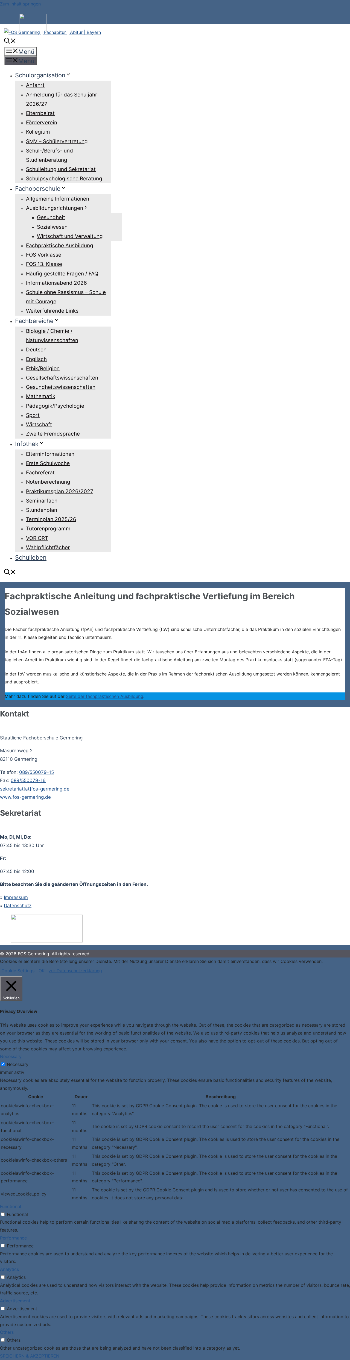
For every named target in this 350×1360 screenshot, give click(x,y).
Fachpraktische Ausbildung (59, 245)
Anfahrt (35, 85)
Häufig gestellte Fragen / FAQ (62, 274)
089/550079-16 (28, 780)
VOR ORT (37, 538)
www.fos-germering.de (25, 797)
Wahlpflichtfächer (48, 547)
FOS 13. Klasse (44, 264)
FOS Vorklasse (43, 255)
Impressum (16, 897)
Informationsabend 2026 (56, 283)
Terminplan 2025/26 (51, 519)
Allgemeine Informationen (57, 199)
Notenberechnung (48, 482)
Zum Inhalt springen (20, 4)
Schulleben (30, 557)
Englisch (36, 359)
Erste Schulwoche (48, 463)
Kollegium (38, 132)
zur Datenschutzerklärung (75, 970)
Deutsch (36, 349)
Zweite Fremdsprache (53, 434)
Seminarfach (41, 501)
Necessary (17, 1064)
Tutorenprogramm (48, 528)
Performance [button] (13, 1238)
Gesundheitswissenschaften (60, 387)
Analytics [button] (9, 1269)
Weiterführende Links (52, 311)
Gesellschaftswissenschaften (62, 378)
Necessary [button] (11, 1056)
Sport (33, 415)
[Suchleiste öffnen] (10, 41)
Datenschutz (17, 905)
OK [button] (42, 970)
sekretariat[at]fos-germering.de (34, 789)
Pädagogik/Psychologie (55, 406)
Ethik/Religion (43, 368)
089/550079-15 (36, 772)
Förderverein (41, 122)
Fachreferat (40, 472)
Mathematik (40, 396)
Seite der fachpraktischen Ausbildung (104, 696)
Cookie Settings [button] (17, 970)
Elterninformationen (50, 454)
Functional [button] (10, 1206)
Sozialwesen (52, 227)
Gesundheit (51, 217)
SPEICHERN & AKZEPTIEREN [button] (29, 1356)
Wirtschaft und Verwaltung (70, 236)
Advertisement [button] (15, 1300)
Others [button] (7, 1332)
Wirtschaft (39, 424)
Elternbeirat (40, 113)
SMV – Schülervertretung (57, 141)
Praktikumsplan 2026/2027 (59, 491)
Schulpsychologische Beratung (64, 178)
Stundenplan (41, 510)
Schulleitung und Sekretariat (61, 169)
